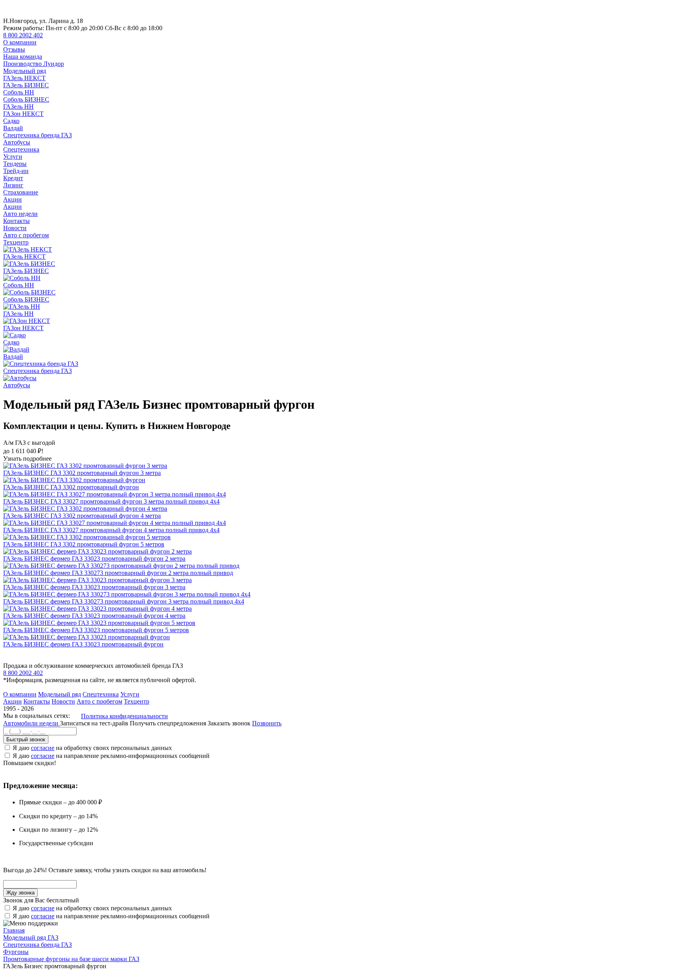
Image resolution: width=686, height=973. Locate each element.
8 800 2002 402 (23, 35)
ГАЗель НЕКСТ (24, 78)
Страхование (20, 192)
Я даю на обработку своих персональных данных (92, 747)
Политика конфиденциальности (124, 716)
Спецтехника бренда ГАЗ (37, 135)
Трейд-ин (16, 170)
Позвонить (266, 723)
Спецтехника (21, 149)
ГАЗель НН (18, 106)
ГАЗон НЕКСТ (23, 113)
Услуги (12, 156)
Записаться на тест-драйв (95, 723)
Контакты (16, 220)
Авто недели (20, 213)
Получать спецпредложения (169, 723)
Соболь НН (18, 92)
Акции (12, 199)
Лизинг (13, 185)
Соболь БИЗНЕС (26, 99)
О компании (20, 42)
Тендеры (15, 163)
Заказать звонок (229, 723)
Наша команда (22, 56)
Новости (15, 228)
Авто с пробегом (26, 235)
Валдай (13, 128)
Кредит (13, 178)
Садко (11, 120)
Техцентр (16, 242)
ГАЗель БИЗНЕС (26, 85)
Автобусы (16, 142)
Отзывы (14, 49)
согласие (42, 747)
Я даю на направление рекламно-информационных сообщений (111, 755)
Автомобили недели (31, 723)
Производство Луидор (33, 63)
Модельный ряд (24, 70)
